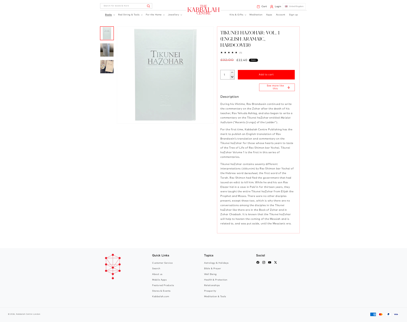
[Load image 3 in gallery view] (107, 66)
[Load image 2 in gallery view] (107, 50)
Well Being (210, 274)
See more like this (275, 87)
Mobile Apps (159, 280)
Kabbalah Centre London (28, 314)
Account (280, 15)
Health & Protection (215, 280)
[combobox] (126, 5)
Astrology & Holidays (216, 263)
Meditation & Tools (215, 296)
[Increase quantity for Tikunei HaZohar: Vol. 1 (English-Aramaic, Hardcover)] (231, 77)
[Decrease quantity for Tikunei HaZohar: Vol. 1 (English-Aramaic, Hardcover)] (231, 72)
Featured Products (163, 285)
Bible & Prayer (212, 268)
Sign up (293, 15)
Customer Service (162, 263)
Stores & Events (161, 291)
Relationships (212, 285)
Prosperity (210, 291)
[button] (109, 15)
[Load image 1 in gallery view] (107, 33)
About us (157, 274)
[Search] (148, 5)
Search (156, 268)
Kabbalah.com (160, 296)
